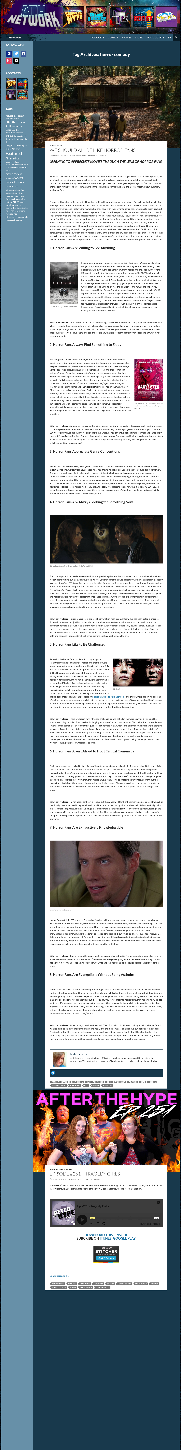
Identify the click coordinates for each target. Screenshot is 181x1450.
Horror (152, 1082)
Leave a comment (98, 155)
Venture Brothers (22, 208)
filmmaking (85, 1284)
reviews (19, 193)
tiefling (9, 202)
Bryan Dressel (11, 133)
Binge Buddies (13, 130)
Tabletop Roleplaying (15, 199)
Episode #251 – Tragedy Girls (85, 1174)
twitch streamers (13, 205)
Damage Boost (19, 136)
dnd (7, 142)
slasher (95, 1085)
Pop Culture (155, 37)
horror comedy (59, 1085)
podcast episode (59, 1287)
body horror (77, 1082)
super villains (19, 196)
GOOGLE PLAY (124, 1238)
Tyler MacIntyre (102, 1287)
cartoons (19, 133)
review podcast (11, 193)
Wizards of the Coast (13, 217)
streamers (10, 196)
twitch (22, 202)
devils (24, 139)
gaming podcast (12, 162)
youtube (24, 217)
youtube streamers (14, 220)
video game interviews (15, 211)
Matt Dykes (24, 165)
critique (9, 135)
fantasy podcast (13, 148)
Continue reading (59, 1275)
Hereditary (98, 1284)
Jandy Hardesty (79, 155)
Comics (113, 37)
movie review (141, 1284)
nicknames (10, 178)
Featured (133, 1082)
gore (143, 1082)
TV (169, 37)
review (73, 1287)
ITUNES (106, 1238)
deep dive (9, 139)
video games (11, 214)
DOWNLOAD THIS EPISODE (106, 1235)
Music (139, 37)
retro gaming (11, 190)
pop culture (12, 186)
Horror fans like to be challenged (108, 696)
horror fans (75, 1085)
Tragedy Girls (86, 1287)
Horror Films (56, 146)
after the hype (58, 1284)
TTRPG (16, 202)
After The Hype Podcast (61, 1169)
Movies (127, 37)
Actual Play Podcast (15, 115)
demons (17, 139)
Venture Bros (11, 208)
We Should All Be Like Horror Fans (92, 150)
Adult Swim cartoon (12, 118)
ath (24, 122)
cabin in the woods (95, 1082)
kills (86, 1085)
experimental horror (116, 1082)
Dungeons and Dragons (16, 145)
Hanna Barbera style (13, 165)
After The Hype (77, 1179)
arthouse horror (59, 1082)
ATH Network (13, 37)
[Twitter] (53, 1073)
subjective (107, 1085)
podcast (154, 1284)
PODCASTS (97, 37)
